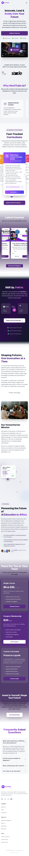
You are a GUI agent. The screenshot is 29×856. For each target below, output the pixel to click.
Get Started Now (14, 715)
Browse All (3, 828)
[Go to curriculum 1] (12, 196)
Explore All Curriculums (13, 202)
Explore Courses (14, 33)
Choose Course (14, 606)
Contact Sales (14, 678)
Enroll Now (14, 192)
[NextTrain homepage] (5, 3)
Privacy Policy (4, 839)
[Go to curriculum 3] (15, 196)
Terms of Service (5, 836)
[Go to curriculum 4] (16, 196)
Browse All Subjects (14, 266)
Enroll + (22, 256)
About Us (3, 807)
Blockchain (4, 826)
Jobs (2, 809)
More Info (12, 256)
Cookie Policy (4, 842)
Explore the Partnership (13, 320)
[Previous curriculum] (4, 174)
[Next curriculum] (25, 174)
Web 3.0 (3, 823)
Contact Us (4, 812)
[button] (26, 2)
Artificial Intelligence (6, 820)
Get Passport (14, 642)
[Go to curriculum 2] (13, 196)
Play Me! (16, 50)
